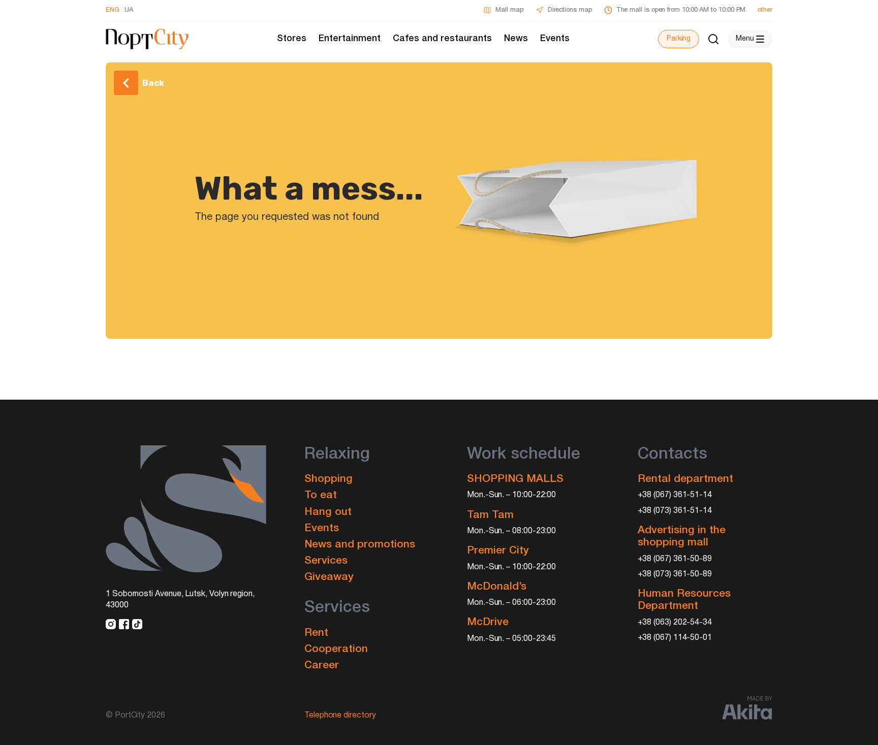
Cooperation (336, 649)
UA (128, 10)
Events (555, 39)
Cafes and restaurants (442, 39)
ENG (112, 10)
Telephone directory (340, 715)
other (765, 10)
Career (321, 665)
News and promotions (359, 544)
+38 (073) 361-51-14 (675, 510)
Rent (316, 633)
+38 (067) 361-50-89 (675, 559)
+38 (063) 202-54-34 (675, 622)
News (516, 39)
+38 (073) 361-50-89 (675, 574)
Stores (291, 39)
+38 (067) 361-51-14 (675, 495)
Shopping (328, 479)
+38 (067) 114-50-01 (675, 637)
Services (326, 561)
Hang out (328, 512)
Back (153, 83)
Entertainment (350, 39)
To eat (320, 495)
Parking (679, 39)
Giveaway (329, 577)
